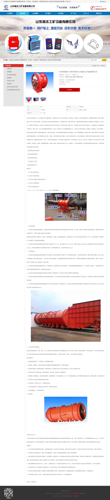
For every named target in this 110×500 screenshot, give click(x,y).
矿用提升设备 (79, 76)
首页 (98, 65)
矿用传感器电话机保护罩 (13, 89)
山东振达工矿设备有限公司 (73, 493)
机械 (66, 76)
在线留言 (69, 89)
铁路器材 (9, 77)
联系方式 (99, 13)
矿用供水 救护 (10, 80)
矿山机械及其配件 (11, 74)
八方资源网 (61, 496)
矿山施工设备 (71, 76)
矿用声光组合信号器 (12, 86)
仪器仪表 (9, 68)
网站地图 (76, 496)
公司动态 (60, 13)
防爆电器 (9, 71)
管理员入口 (71, 496)
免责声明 (66, 496)
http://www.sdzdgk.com (31, 481)
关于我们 (48, 13)
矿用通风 (9, 83)
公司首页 (10, 13)
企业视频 (35, 13)
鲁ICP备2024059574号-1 (61, 493)
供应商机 (22, 13)
